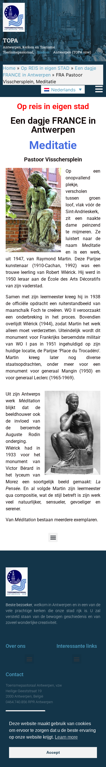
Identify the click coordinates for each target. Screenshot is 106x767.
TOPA (10, 40)
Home (9, 68)
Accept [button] (53, 752)
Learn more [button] (66, 737)
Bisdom (43, 52)
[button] (63, 89)
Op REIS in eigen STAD (45, 68)
